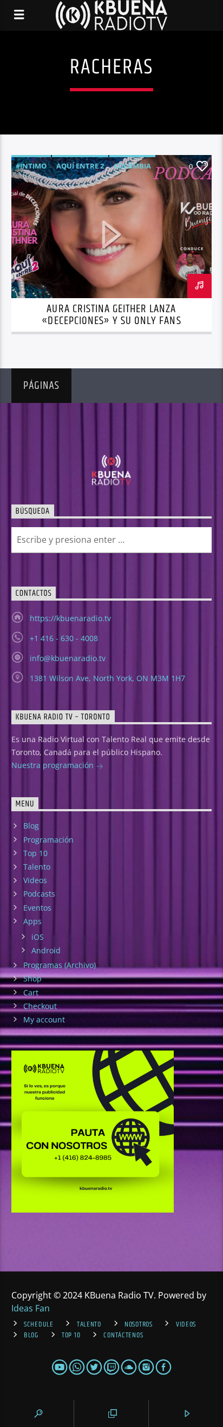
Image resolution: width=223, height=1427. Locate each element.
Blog (31, 825)
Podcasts (39, 893)
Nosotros (138, 1324)
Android (46, 950)
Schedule (39, 1324)
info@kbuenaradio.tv (68, 658)
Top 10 (35, 853)
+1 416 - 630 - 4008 (64, 638)
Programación (48, 839)
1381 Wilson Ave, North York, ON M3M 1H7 (107, 678)
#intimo (31, 166)
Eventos (37, 908)
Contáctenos (123, 1335)
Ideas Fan (30, 1308)
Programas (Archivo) (59, 965)
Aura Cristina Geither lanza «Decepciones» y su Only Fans (111, 314)
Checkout (40, 1006)
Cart (30, 992)
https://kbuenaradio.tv (70, 618)
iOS (37, 937)
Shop (32, 978)
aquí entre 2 (80, 166)
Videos (35, 880)
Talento (36, 866)
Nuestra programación (53, 765)
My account (44, 1019)
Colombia (132, 166)
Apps (32, 921)
